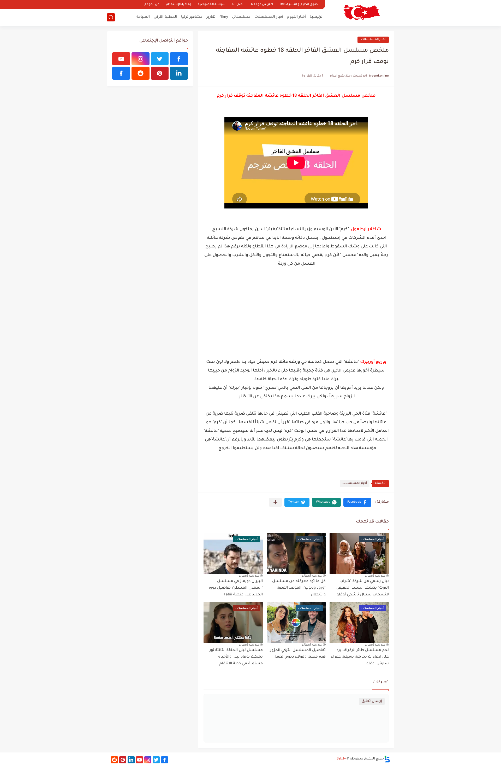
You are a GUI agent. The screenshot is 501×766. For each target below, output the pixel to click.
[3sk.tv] (361, 12)
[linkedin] (179, 73)
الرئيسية (317, 17)
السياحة (143, 17)
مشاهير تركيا (191, 17)
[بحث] (111, 17)
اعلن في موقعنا (262, 4)
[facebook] (179, 58)
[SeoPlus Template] (387, 759)
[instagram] (141, 58)
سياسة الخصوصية (211, 4)
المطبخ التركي (165, 17)
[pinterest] (160, 73)
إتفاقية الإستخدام (178, 4)
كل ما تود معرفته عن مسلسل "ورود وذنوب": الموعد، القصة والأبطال (299, 588)
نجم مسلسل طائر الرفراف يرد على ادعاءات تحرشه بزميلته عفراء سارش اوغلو (360, 657)
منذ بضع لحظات (375, 575)
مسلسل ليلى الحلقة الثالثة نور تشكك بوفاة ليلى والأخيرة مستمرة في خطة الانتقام (236, 657)
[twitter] (160, 58)
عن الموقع (151, 4)
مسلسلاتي (241, 17)
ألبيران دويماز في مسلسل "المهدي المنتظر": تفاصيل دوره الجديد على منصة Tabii (236, 588)
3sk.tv (341, 759)
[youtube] (121, 58)
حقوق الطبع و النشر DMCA (299, 4)
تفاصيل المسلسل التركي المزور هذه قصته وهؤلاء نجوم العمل (298, 653)
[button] (357, 502)
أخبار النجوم (296, 17)
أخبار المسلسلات (268, 17)
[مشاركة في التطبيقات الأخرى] (275, 502)
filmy (223, 17)
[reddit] (141, 73)
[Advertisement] (296, 317)
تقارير (211, 17)
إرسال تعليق (371, 701)
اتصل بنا (238, 4)
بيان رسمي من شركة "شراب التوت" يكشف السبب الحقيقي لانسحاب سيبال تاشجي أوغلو (362, 588)
